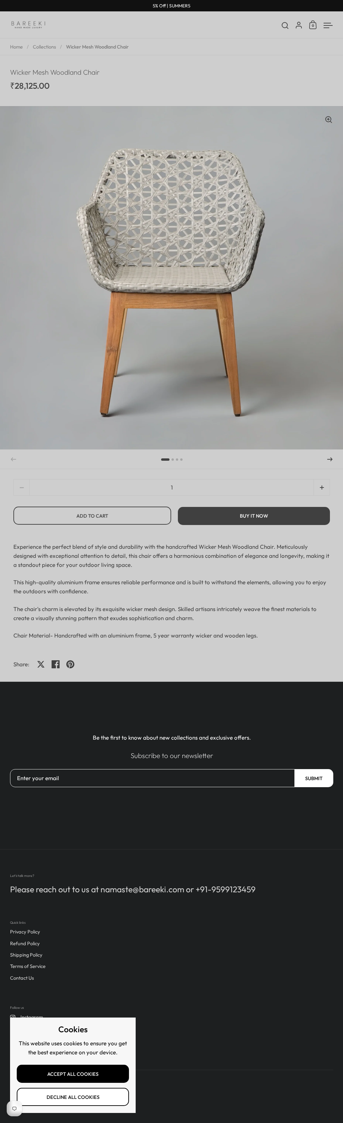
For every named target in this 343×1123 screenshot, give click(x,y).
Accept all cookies (72, 1074)
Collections (44, 47)
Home (16, 47)
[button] (165, 459)
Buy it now (254, 516)
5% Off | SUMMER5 (171, 5)
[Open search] (285, 25)
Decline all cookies (73, 1097)
